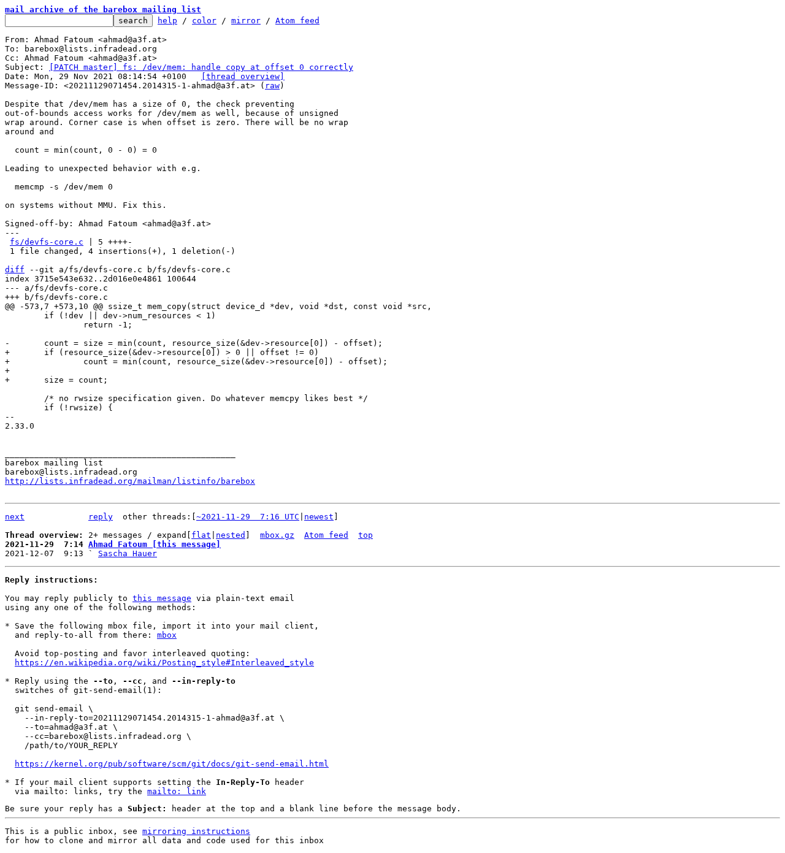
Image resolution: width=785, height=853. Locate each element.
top (365, 535)
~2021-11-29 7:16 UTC (247, 516)
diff (15, 269)
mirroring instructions (196, 831)
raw (272, 85)
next (15, 516)
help (167, 20)
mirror (246, 20)
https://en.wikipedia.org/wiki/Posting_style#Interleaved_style (164, 662)
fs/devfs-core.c (46, 242)
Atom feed (297, 20)
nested (230, 535)
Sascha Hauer (127, 553)
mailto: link (176, 791)
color (204, 20)
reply (100, 516)
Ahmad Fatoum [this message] (154, 544)
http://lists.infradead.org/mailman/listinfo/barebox (130, 481)
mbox (167, 635)
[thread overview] (243, 76)
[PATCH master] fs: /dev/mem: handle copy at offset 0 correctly (201, 67)
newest (319, 516)
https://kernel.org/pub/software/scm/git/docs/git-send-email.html (172, 763)
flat (201, 535)
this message (161, 598)
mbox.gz (277, 535)
